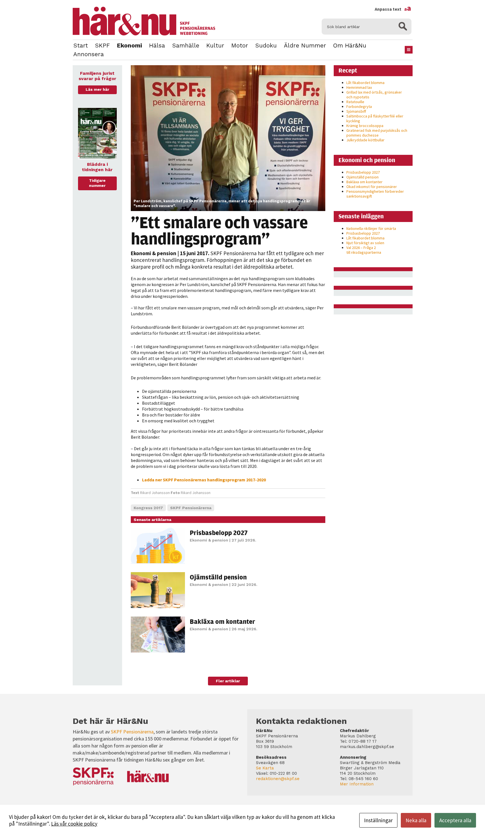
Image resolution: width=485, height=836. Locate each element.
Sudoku (266, 45)
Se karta (265, 768)
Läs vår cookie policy (74, 823)
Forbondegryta (359, 106)
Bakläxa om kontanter (222, 621)
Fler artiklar (228, 681)
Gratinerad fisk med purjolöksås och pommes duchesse (376, 133)
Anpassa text (393, 9)
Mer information (357, 784)
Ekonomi (129, 45)
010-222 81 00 (283, 773)
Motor (239, 45)
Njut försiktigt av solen (365, 242)
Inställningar (378, 820)
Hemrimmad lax (359, 87)
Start (80, 45)
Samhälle (185, 45)
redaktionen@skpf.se (277, 778)
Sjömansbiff (356, 111)
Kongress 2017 (148, 508)
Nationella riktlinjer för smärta (371, 228)
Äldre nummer (305, 45)
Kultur (215, 45)
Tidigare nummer (97, 183)
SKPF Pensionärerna (190, 508)
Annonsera (88, 54)
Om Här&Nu (349, 45)
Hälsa (157, 45)
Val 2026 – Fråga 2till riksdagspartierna (363, 250)
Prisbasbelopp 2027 (219, 532)
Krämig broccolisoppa (364, 125)
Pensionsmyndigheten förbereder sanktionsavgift (375, 194)
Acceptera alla (455, 820)
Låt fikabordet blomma (365, 82)
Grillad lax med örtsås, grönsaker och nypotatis (374, 94)
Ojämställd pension (218, 577)
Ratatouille (355, 101)
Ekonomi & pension (153, 253)
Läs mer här (97, 89)
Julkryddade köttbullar (365, 139)
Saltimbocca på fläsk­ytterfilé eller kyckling (374, 118)
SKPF (102, 45)
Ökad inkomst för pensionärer (371, 186)
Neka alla (416, 820)
